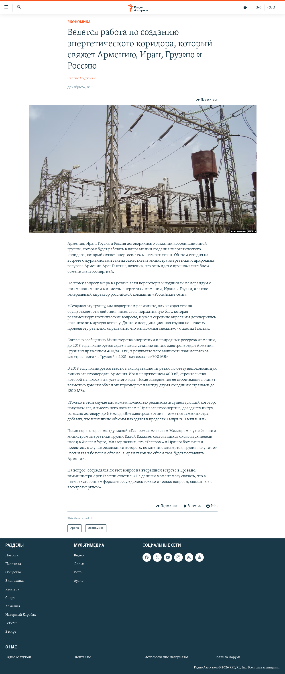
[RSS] (189, 557)
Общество (13, 572)
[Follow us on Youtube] (168, 557)
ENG (258, 7)
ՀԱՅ (271, 7)
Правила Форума (227, 657)
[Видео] (245, 7)
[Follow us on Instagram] (178, 557)
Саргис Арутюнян (81, 78)
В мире (10, 632)
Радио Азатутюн (18, 657)
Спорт (10, 598)
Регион (11, 623)
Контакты (83, 657)
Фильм (79, 564)
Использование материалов (167, 657)
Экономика (78, 22)
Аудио (78, 581)
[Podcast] (199, 557)
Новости (12, 555)
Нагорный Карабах (20, 614)
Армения (12, 606)
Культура (12, 589)
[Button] (207, 100)
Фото (77, 572)
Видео (79, 555)
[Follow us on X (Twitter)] (157, 557)
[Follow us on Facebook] (146, 557)
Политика (13, 564)
